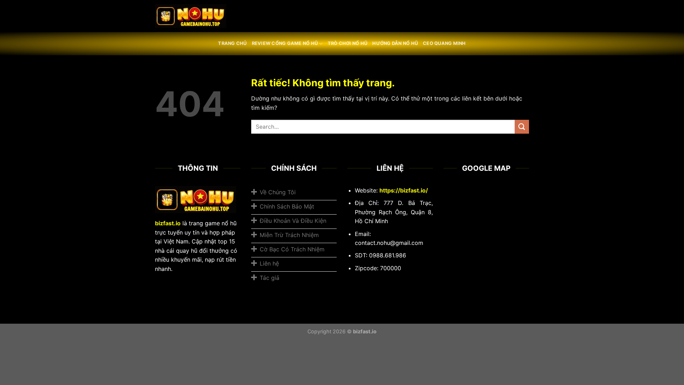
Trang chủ (232, 43)
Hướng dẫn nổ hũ (395, 43)
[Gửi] (522, 127)
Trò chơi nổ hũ (348, 43)
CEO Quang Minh (444, 43)
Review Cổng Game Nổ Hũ (285, 43)
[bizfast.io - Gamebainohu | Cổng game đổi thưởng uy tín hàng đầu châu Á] (190, 16)
